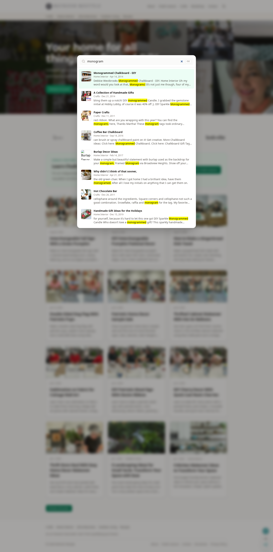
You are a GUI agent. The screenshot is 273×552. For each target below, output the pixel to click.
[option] (136, 79)
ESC (188, 61)
